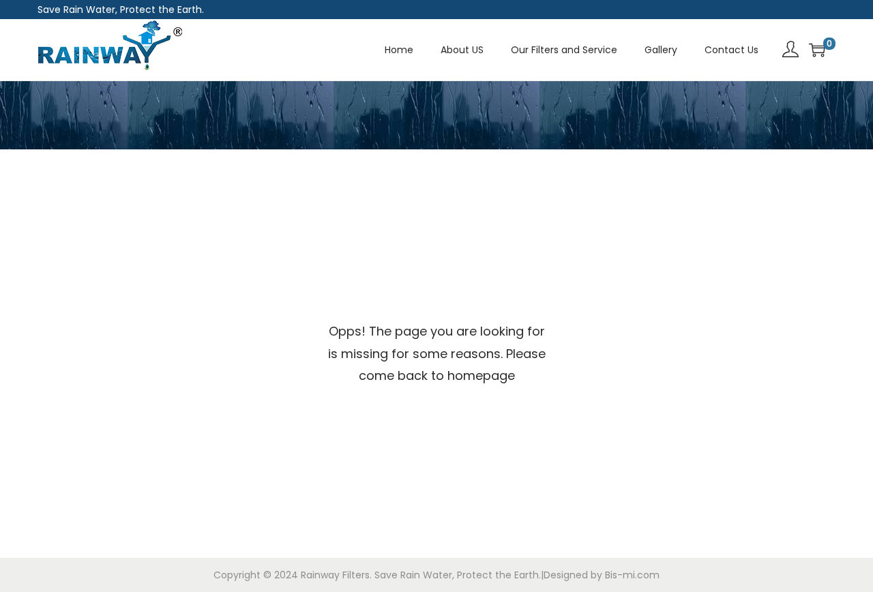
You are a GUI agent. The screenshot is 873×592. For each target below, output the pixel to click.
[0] (817, 50)
